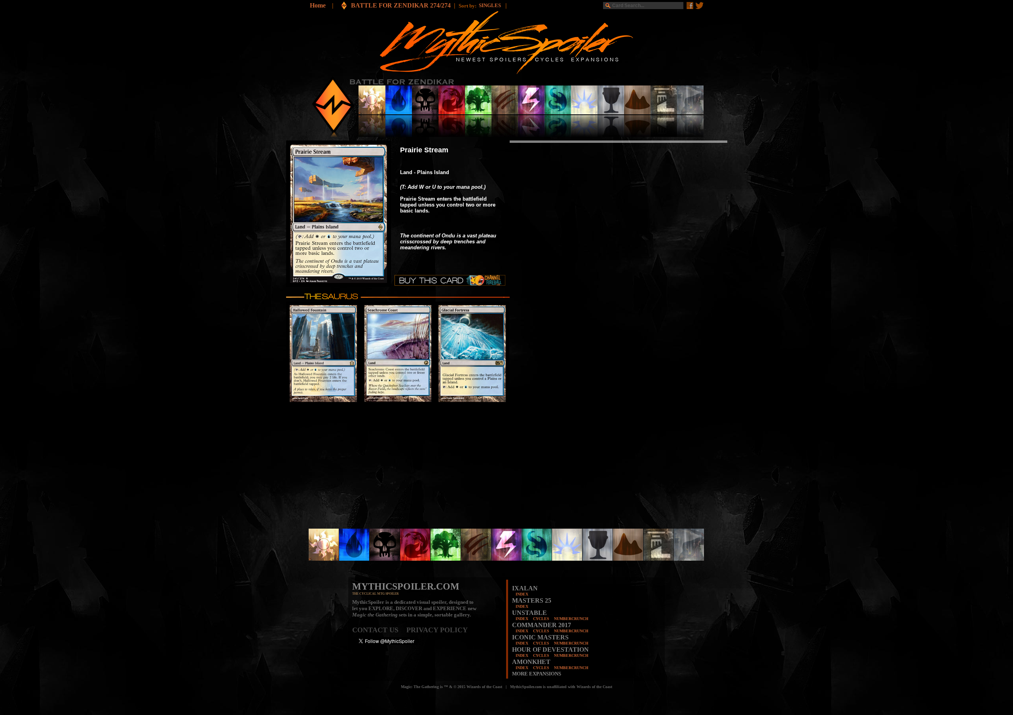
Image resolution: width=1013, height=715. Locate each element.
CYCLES (541, 618)
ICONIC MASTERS (540, 637)
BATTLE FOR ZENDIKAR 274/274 (401, 5)
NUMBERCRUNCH (571, 618)
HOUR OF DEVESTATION (550, 649)
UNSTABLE (529, 612)
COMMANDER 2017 (541, 625)
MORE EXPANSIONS (536, 674)
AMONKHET (531, 661)
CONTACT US (379, 630)
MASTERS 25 (531, 600)
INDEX (522, 594)
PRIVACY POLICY (437, 630)
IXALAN (525, 588)
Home (318, 5)
